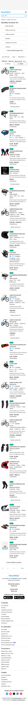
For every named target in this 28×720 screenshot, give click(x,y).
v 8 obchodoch (12, 416)
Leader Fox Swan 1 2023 (15, 382)
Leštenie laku (12, 346)
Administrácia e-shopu (6, 651)
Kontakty (3, 608)
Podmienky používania (6, 610)
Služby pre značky (5, 660)
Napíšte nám (14, 586)
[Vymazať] (24, 15)
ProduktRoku (4, 679)
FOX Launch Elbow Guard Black (17, 403)
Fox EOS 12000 (13, 363)
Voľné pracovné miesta (6, 612)
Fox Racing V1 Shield (14, 507)
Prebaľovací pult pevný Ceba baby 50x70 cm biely (18, 545)
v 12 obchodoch (13, 269)
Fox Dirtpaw (12, 252)
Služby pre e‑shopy (5, 656)
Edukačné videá (5, 666)
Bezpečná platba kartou (7, 643)
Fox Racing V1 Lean (14, 461)
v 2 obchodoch (12, 83)
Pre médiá (3, 614)
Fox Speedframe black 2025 (16, 113)
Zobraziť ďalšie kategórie (13, 50)
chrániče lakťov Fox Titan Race (17, 446)
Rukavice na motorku (14, 254)
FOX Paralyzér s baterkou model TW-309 (17, 89)
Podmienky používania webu (18, 700)
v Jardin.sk (12, 335)
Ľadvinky (11, 134)
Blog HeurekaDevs (5, 619)
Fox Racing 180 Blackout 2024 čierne (17, 484)
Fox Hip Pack (12, 132)
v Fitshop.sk (12, 312)
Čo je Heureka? (4, 605)
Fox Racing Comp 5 (14, 169)
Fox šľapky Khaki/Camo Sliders (17, 525)
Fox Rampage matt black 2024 (17, 234)
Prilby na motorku (13, 463)
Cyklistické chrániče (14, 405)
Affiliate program (5, 664)
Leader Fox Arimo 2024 (15, 69)
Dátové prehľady (5, 662)
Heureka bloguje (5, 616)
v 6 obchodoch (12, 247)
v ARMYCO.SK (12, 103)
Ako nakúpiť (4, 629)
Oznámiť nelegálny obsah (7, 621)
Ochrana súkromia (5, 640)
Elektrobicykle (12, 71)
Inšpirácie (3, 684)
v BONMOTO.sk (13, 497)
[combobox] (14, 15)
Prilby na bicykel (13, 115)
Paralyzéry (11, 92)
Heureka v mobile (5, 632)
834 (22, 568)
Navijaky (11, 365)
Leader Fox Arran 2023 (15, 295)
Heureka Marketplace (6, 658)
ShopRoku (3, 677)
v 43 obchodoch (13, 358)
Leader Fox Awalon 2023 (15, 420)
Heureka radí (4, 634)
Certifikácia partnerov (6, 682)
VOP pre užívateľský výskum (8, 645)
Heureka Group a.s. (17, 698)
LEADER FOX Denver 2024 (15, 209)
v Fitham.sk (12, 437)
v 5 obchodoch (12, 126)
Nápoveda (3, 669)
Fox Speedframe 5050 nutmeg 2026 (17, 191)
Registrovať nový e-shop (7, 653)
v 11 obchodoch (13, 145)
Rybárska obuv (13, 527)
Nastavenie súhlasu (6, 638)
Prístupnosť (4, 623)
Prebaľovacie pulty (14, 548)
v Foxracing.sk (12, 181)
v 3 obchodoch (12, 290)
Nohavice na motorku (14, 154)
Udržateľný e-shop (5, 686)
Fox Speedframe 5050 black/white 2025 (18, 275)
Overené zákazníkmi (6, 675)
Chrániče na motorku (14, 448)
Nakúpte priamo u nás (6, 636)
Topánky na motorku (14, 171)
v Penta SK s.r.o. (13, 224)
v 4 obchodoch (12, 164)
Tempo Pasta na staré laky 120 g (17, 344)
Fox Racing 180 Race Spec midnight (16, 151)
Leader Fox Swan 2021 (15, 320)
